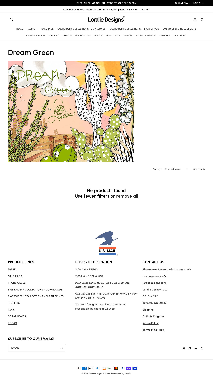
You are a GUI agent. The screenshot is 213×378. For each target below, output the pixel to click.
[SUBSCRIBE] (62, 348)
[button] (11, 19)
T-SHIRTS (14, 302)
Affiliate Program (153, 316)
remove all (127, 196)
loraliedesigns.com (154, 282)
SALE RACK (15, 276)
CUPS (11, 309)
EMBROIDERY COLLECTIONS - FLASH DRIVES (36, 296)
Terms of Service (153, 329)
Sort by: (157, 169)
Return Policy (151, 323)
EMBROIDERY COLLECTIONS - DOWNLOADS (35, 289)
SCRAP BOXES (17, 316)
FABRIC (12, 269)
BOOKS (12, 323)
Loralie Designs (95, 373)
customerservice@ (154, 276)
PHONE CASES (17, 282)
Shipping (148, 309)
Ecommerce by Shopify (121, 373)
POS (105, 373)
